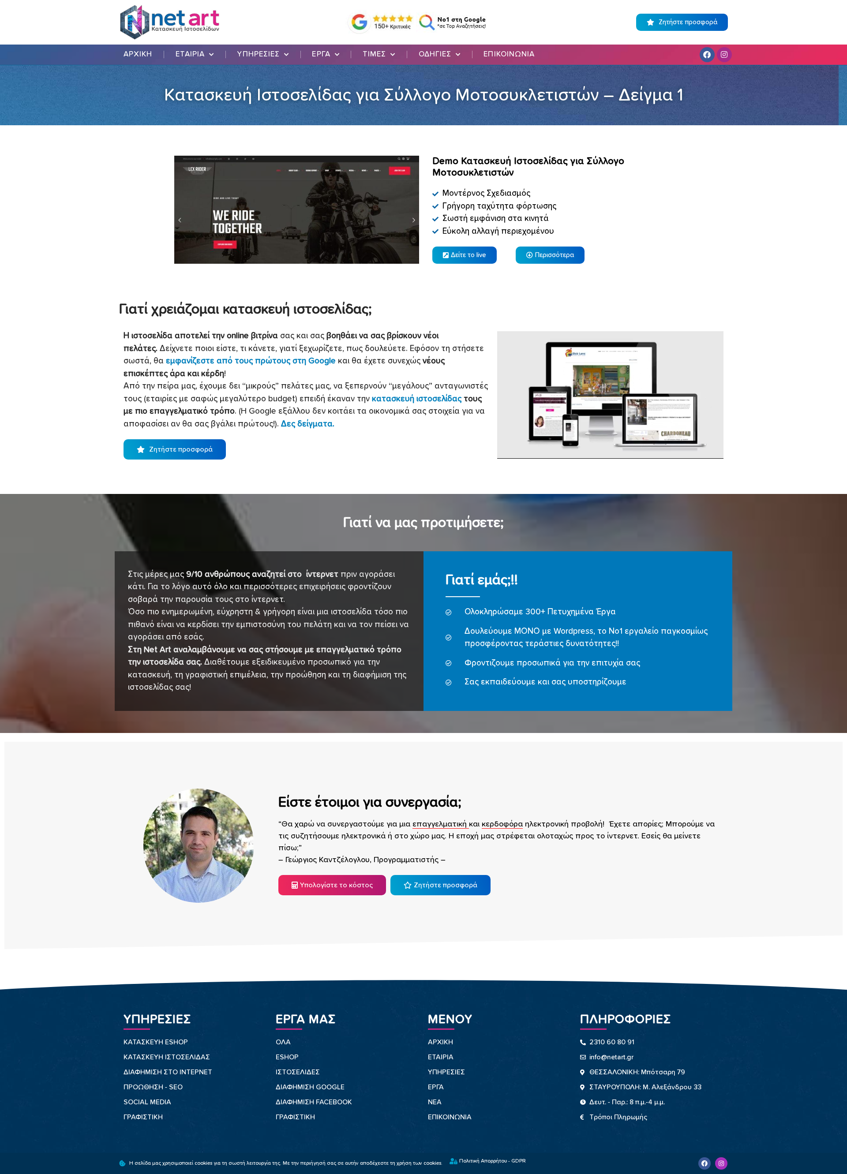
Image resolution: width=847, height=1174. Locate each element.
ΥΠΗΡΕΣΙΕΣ (258, 54)
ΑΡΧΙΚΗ (138, 54)
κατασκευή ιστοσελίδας (416, 399)
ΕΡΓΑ (321, 54)
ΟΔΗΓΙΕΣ (435, 54)
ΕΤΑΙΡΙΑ (190, 54)
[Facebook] (707, 54)
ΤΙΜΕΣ (374, 54)
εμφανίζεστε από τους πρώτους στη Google (251, 361)
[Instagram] (724, 54)
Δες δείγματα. (307, 424)
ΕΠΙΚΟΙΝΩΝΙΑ (509, 54)
